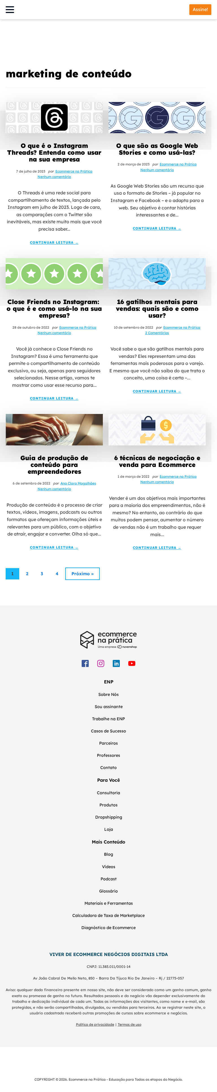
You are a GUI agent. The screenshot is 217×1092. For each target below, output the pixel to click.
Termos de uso (129, 1024)
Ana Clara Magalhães (78, 483)
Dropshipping (108, 817)
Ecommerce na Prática (73, 171)
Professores (108, 755)
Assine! (200, 9)
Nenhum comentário (54, 177)
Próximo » (82, 573)
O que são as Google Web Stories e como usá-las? (157, 149)
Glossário (108, 891)
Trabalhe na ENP (108, 718)
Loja (108, 829)
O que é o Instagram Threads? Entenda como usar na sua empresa (54, 152)
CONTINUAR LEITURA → (54, 243)
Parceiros (108, 743)
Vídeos (108, 866)
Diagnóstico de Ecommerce (108, 927)
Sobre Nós (108, 694)
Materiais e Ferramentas (108, 903)
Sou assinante (109, 706)
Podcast (109, 878)
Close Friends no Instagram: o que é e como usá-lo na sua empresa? (54, 308)
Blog (108, 854)
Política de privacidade (95, 1024)
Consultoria (108, 792)
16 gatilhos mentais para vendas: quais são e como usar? (157, 308)
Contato (108, 767)
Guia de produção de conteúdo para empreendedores (54, 464)
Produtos (108, 805)
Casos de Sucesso (108, 731)
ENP (108, 682)
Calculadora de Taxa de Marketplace (108, 915)
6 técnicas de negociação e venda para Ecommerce (157, 461)
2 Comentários (157, 333)
